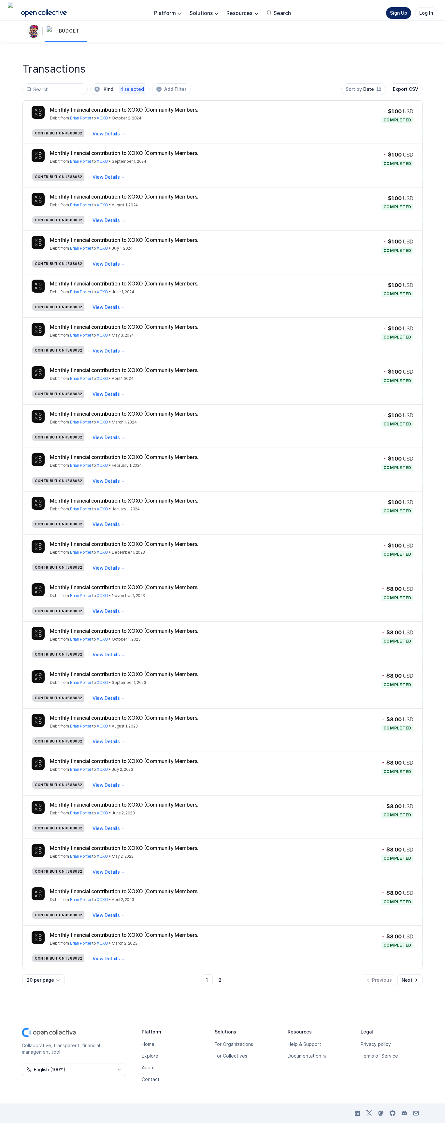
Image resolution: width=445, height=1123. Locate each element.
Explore (150, 1056)
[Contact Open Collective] (416, 1113)
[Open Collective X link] (369, 1113)
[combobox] (363, 89)
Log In (426, 13)
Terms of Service (379, 1056)
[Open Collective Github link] (392, 1113)
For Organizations (234, 1044)
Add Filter (175, 89)
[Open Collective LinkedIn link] (357, 1113)
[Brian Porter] (35, 31)
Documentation (304, 1056)
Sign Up (398, 13)
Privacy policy (376, 1044)
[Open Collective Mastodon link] (380, 1113)
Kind (124, 89)
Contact (151, 1079)
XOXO (102, 118)
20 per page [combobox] (40, 980)
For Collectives (231, 1056)
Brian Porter (81, 118)
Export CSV (405, 89)
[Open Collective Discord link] (404, 1113)
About (148, 1067)
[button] (66, 31)
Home (148, 1044)
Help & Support (304, 1044)
